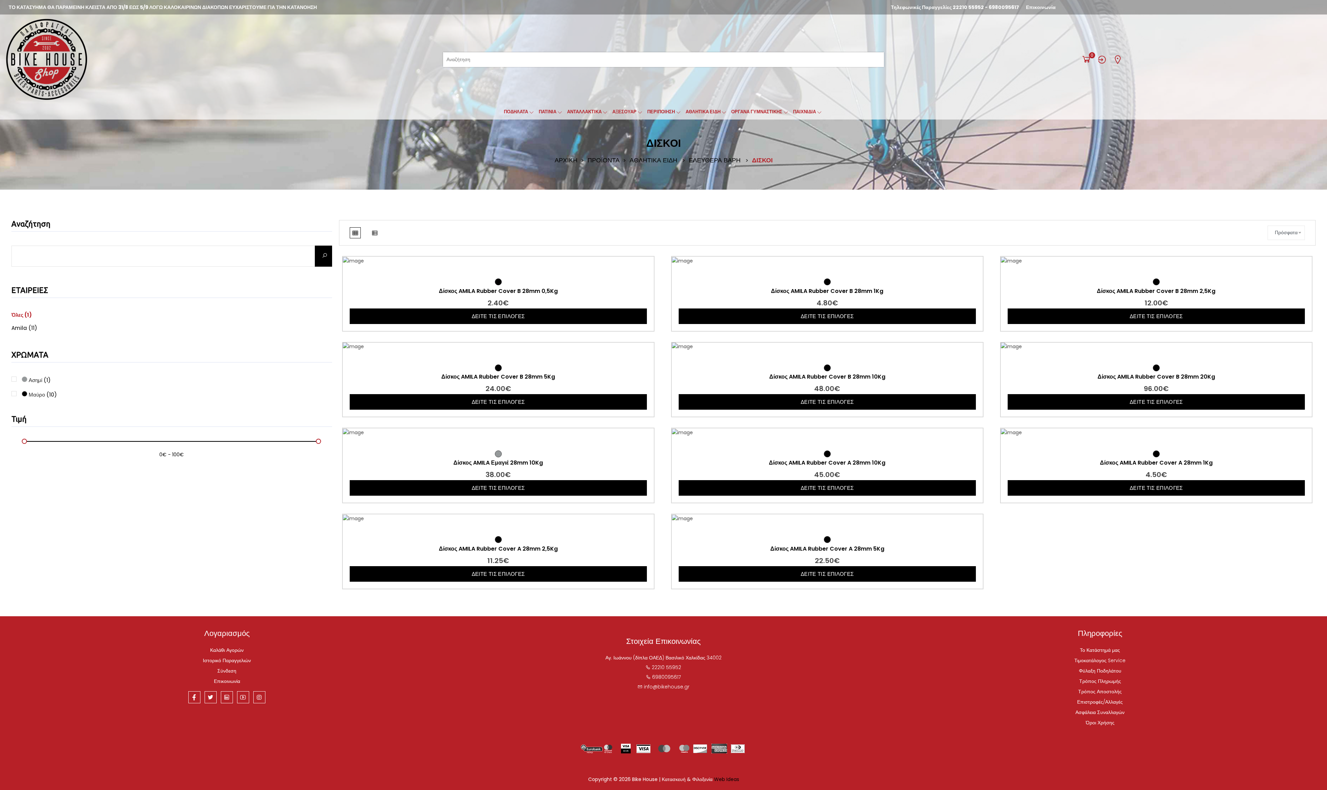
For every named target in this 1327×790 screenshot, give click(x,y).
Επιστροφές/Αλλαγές (1100, 701)
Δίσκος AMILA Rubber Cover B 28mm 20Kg (1156, 377)
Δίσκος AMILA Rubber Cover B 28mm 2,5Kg (1156, 291)
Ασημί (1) (39, 380)
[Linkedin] (227, 697)
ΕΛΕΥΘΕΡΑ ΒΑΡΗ (715, 160)
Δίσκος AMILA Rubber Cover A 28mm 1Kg (1156, 463)
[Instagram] (259, 697)
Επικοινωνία (1041, 7)
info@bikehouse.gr (666, 686)
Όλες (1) (21, 314)
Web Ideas (726, 779)
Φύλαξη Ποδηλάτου (1100, 670)
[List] (374, 232)
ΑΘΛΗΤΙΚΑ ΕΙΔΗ (653, 160)
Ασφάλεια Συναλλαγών (1099, 712)
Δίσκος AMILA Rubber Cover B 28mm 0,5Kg (498, 291)
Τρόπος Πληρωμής (1100, 681)
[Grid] (355, 232)
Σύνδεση (226, 670)
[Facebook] (194, 697)
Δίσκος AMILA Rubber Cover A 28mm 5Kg (827, 549)
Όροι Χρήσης (1100, 722)
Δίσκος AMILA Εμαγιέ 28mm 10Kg (498, 463)
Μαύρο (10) (42, 394)
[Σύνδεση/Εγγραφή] (1102, 59)
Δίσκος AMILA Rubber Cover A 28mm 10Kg (827, 463)
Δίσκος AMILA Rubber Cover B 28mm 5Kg (498, 377)
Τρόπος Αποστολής (1100, 691)
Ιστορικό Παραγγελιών (227, 660)
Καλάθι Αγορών (227, 650)
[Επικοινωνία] (1117, 59)
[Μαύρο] (498, 281)
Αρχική (566, 160)
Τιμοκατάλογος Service (1100, 660)
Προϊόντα (603, 160)
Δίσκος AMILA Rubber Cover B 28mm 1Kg (827, 291)
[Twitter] (211, 697)
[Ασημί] (498, 453)
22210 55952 (968, 7)
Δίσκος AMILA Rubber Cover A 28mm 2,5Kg (498, 549)
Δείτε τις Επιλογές (498, 316)
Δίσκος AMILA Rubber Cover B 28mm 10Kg (827, 377)
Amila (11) (24, 327)
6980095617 (1004, 7)
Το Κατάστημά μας (1100, 650)
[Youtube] (243, 697)
